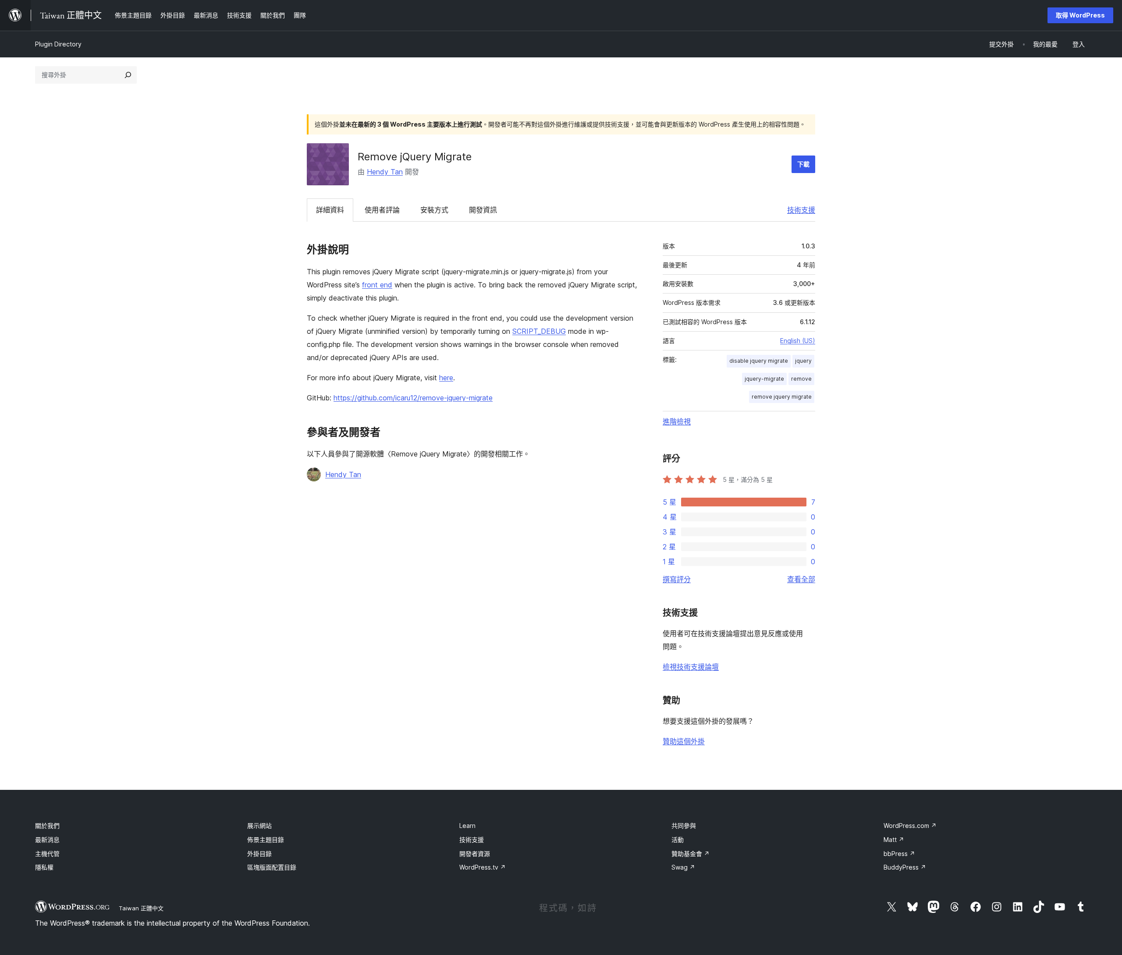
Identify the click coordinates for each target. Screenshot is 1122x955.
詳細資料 (330, 209)
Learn (467, 825)
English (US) (797, 340)
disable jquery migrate (758, 360)
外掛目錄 (259, 853)
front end (377, 284)
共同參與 (683, 825)
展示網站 (259, 825)
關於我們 (47, 825)
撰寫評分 (677, 579)
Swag (683, 867)
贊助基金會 (690, 853)
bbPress (899, 853)
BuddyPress (905, 867)
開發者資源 (474, 853)
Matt (894, 839)
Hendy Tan (385, 171)
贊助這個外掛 (684, 741)
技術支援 (801, 209)
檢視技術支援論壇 (691, 666)
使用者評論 (382, 209)
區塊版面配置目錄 (271, 867)
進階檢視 (677, 421)
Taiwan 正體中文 (141, 908)
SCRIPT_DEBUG (539, 331)
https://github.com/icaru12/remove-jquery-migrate (413, 397)
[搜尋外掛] (128, 75)
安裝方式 (434, 209)
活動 (677, 839)
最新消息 (47, 839)
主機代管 (47, 853)
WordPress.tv (482, 867)
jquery (803, 360)
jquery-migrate (764, 378)
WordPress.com (910, 825)
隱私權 (44, 867)
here (446, 377)
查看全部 (801, 579)
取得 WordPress (1080, 15)
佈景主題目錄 (265, 839)
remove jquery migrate (782, 396)
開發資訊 (483, 209)
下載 (803, 164)
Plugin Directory (58, 44)
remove (801, 378)
